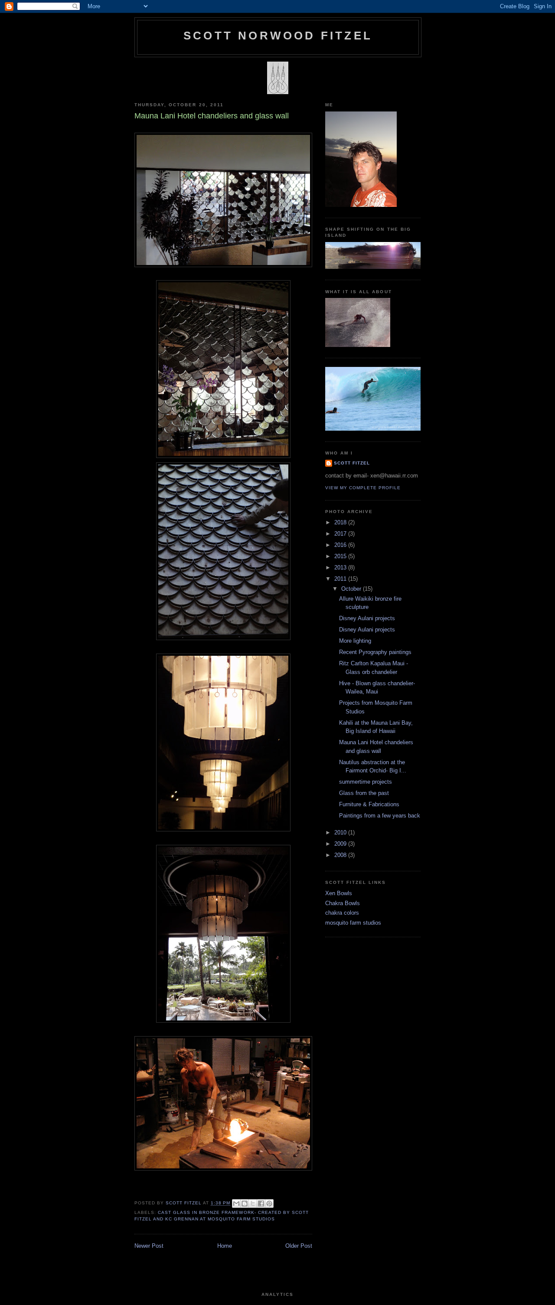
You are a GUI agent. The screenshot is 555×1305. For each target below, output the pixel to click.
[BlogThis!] (244, 1203)
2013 (341, 567)
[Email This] (236, 1203)
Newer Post (148, 1246)
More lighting (355, 641)
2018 (341, 522)
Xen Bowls (338, 893)
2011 (341, 579)
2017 (341, 533)
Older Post (298, 1246)
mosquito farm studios (353, 922)
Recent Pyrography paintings (375, 652)
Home (224, 1246)
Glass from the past (364, 793)
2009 (341, 844)
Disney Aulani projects (367, 618)
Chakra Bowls (342, 903)
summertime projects (365, 781)
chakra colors (342, 912)
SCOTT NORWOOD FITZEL (277, 35)
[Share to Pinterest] (269, 1203)
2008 (341, 855)
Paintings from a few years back (379, 815)
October (352, 588)
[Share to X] (252, 1203)
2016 (341, 545)
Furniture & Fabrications (369, 804)
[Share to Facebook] (261, 1203)
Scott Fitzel (352, 463)
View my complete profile (363, 487)
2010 (341, 832)
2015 (341, 556)
